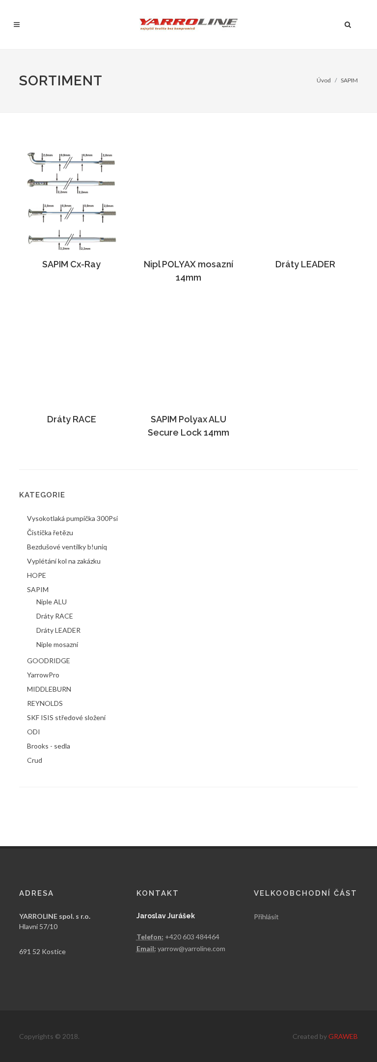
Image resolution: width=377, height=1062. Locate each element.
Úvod (324, 80)
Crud (34, 760)
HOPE (36, 575)
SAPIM (349, 80)
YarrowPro (43, 675)
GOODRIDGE (48, 660)
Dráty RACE (71, 419)
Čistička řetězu (50, 532)
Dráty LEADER (305, 264)
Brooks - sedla (48, 746)
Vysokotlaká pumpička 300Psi (72, 518)
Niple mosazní (57, 644)
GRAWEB (343, 1036)
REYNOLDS (45, 703)
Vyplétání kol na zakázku (64, 561)
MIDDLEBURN (49, 689)
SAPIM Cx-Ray (71, 264)
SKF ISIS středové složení (66, 717)
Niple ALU (51, 601)
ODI (33, 731)
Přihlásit (266, 916)
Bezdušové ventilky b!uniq (67, 547)
